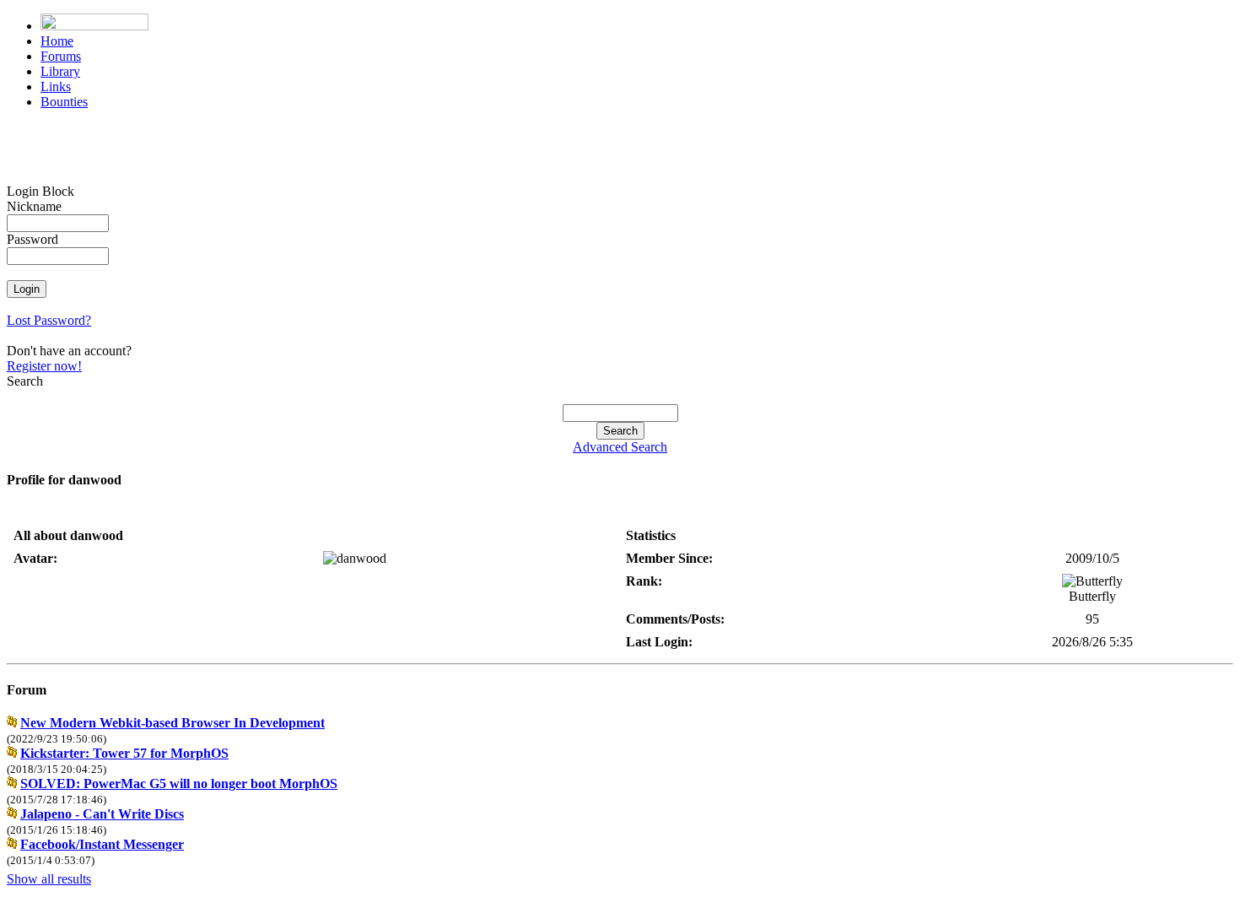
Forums (60, 56)
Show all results (49, 879)
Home (56, 41)
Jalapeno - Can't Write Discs (102, 814)
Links (55, 86)
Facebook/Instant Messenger (102, 844)
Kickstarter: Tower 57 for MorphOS (124, 753)
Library (60, 71)
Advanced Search (620, 447)
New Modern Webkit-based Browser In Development (172, 723)
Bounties (64, 102)
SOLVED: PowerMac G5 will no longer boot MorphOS (178, 783)
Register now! (44, 366)
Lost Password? (49, 320)
